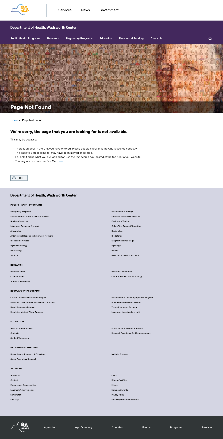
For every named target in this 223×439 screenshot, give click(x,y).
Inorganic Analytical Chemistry (126, 216)
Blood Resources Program (22, 307)
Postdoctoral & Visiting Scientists (127, 328)
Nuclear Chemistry (19, 221)
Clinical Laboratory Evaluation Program (28, 298)
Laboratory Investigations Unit (126, 312)
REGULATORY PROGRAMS (25, 291)
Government (108, 10)
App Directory (83, 427)
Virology (14, 255)
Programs (176, 427)
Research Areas (17, 272)
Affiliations (15, 375)
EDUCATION (17, 322)
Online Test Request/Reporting (126, 226)
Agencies (50, 427)
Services (64, 10)
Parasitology (16, 251)
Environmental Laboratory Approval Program (132, 298)
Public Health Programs (25, 38)
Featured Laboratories (122, 272)
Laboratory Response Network (24, 226)
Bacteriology (117, 231)
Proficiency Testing (120, 221)
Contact (14, 380)
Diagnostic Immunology (123, 241)
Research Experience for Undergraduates (131, 333)
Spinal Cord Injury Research (23, 359)
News (85, 10)
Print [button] (21, 178)
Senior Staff (15, 395)
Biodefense (117, 236)
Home (14, 120)
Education (106, 38)
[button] (210, 39)
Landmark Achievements (22, 390)
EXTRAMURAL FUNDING (24, 348)
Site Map (14, 400)
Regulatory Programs (79, 38)
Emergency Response (20, 212)
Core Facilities (17, 277)
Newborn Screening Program (125, 255)
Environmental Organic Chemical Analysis (29, 216)
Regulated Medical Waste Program (26, 312)
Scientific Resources (20, 281)
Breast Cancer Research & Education (27, 354)
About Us (156, 38)
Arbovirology (16, 231)
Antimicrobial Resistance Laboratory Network (31, 236)
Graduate (14, 333)
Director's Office (119, 380)
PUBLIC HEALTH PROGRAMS (26, 205)
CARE (114, 375)
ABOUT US (16, 369)
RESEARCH (16, 265)
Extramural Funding (131, 38)
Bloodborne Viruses (19, 241)
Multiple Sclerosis (120, 354)
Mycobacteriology (18, 246)
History (115, 385)
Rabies (115, 251)
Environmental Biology (122, 212)
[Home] (43, 27)
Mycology (116, 246)
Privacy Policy (118, 395)
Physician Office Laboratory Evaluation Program (32, 302)
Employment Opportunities (23, 385)
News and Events (120, 390)
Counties (117, 427)
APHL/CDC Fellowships (21, 328)
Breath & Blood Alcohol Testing (126, 302)
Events (146, 427)
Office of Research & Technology (127, 277)
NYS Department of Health (124, 400)
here (60, 161)
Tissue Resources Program (124, 307)
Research (53, 38)
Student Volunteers (19, 338)
